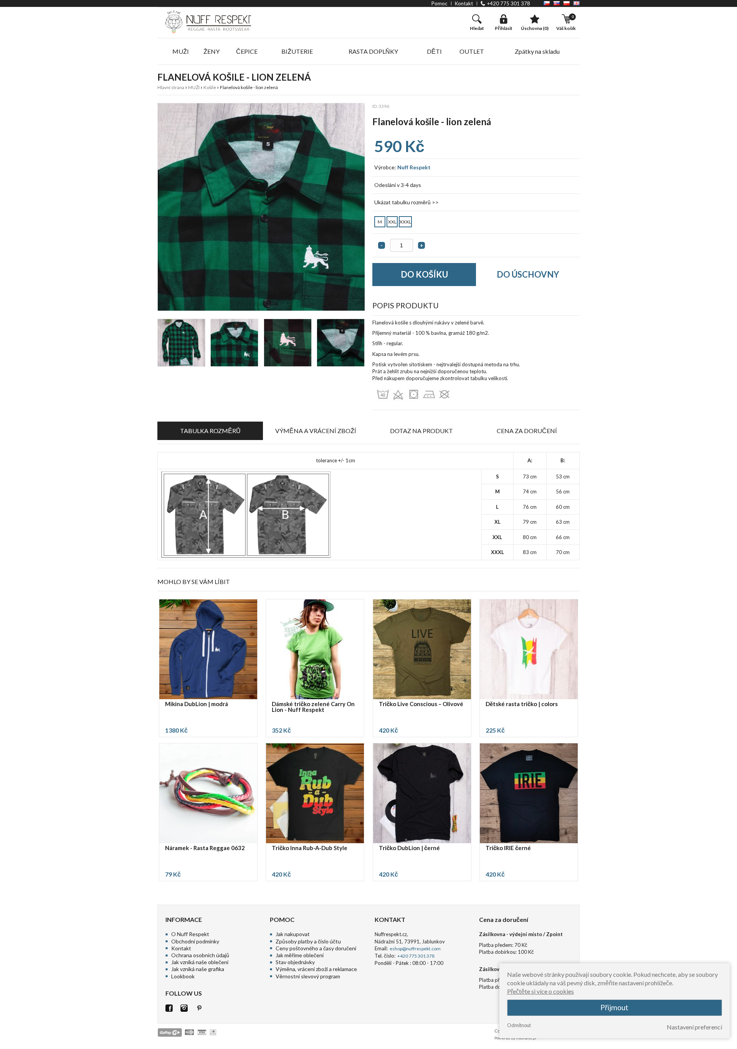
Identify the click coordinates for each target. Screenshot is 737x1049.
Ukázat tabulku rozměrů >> (406, 202)
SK (557, 3)
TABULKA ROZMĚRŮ (210, 430)
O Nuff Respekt (190, 934)
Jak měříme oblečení (300, 955)
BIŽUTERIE (297, 51)
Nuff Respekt (414, 167)
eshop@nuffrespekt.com (415, 948)
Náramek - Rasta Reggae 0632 (205, 848)
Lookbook (183, 976)
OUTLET (471, 51)
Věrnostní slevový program (308, 976)
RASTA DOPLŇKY (373, 51)
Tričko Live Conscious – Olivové (421, 704)
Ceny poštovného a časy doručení (316, 948)
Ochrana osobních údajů (200, 955)
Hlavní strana (170, 87)
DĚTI (434, 51)
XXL (392, 222)
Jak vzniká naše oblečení (199, 962)
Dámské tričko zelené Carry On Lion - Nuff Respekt (313, 707)
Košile (209, 87)
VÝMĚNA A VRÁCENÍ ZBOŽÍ (315, 430)
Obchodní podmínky (195, 941)
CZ (547, 3)
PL (566, 3)
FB (169, 1008)
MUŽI (180, 51)
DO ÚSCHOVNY (528, 274)
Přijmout (614, 1007)
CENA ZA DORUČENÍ (527, 430)
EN (576, 3)
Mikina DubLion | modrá (196, 704)
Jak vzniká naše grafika (197, 969)
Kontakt (181, 948)
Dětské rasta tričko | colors (522, 704)
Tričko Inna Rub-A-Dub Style (309, 848)
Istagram (184, 1008)
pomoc (439, 3)
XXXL (405, 222)
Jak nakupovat (293, 934)
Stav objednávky (295, 962)
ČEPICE (247, 51)
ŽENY (211, 51)
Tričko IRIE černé (508, 848)
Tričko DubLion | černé (409, 848)
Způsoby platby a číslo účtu (308, 941)
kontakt (464, 3)
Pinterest (199, 1008)
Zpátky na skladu (537, 51)
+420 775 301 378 (508, 3)
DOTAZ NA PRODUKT (421, 430)
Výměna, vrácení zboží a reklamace (316, 969)
